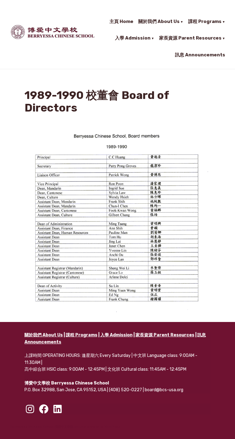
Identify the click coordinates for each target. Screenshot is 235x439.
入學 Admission (133, 37)
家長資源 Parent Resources (190, 37)
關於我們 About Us (159, 21)
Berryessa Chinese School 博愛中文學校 (41, 427)
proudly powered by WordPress (97, 427)
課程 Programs (205, 21)
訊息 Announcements (200, 54)
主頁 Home (121, 21)
